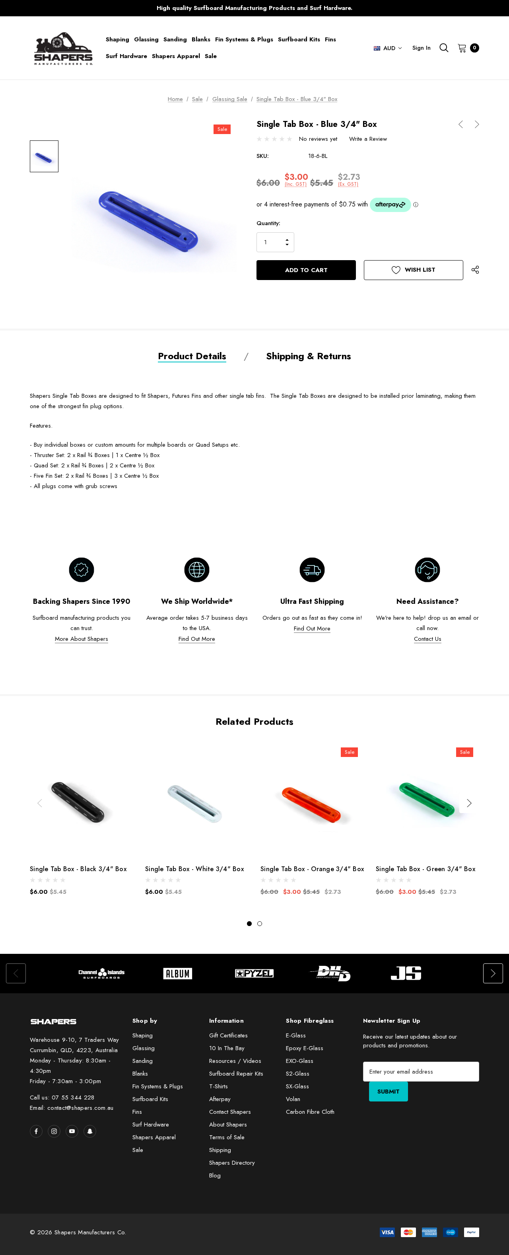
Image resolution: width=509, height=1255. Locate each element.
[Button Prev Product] (463, 124)
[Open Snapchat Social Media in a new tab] (90, 1131)
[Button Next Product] (474, 124)
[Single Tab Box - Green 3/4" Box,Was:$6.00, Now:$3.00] (427, 798)
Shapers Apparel (154, 1137)
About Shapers (228, 1124)
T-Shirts (218, 1086)
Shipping (220, 1150)
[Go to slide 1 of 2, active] (249, 923)
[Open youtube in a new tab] (72, 1131)
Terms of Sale (227, 1137)
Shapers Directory (232, 1162)
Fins (137, 1111)
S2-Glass (297, 1073)
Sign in (421, 47)
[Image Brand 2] (178, 973)
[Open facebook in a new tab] (36, 1131)
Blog (215, 1175)
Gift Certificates (228, 1035)
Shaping (142, 1035)
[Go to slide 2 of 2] (259, 923)
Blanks (140, 1073)
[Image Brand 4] (331, 973)
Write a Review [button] (368, 138)
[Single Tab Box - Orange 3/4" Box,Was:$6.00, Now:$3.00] (312, 798)
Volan (293, 1099)
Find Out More (197, 638)
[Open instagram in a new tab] (54, 1131)
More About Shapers (81, 638)
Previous (97, 8)
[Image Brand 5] (407, 973)
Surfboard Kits (150, 1099)
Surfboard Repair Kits (236, 1073)
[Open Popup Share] (475, 270)
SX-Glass (297, 1086)
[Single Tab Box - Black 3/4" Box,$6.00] (81, 798)
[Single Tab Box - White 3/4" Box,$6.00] (197, 798)
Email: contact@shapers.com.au (72, 1107)
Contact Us (427, 638)
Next (411, 8)
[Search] (444, 47)
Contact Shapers (230, 1111)
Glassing (143, 1048)
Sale (137, 1150)
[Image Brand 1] (102, 973)
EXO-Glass (299, 1061)
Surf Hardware (150, 1124)
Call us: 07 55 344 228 (62, 1097)
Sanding (142, 1061)
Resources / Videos (235, 1061)
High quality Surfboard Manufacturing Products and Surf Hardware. (254, 8)
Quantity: (268, 223)
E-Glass (296, 1035)
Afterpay (220, 1099)
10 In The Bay (227, 1048)
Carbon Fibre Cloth (310, 1111)
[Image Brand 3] (254, 973)
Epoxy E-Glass (304, 1048)
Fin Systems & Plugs (157, 1086)
